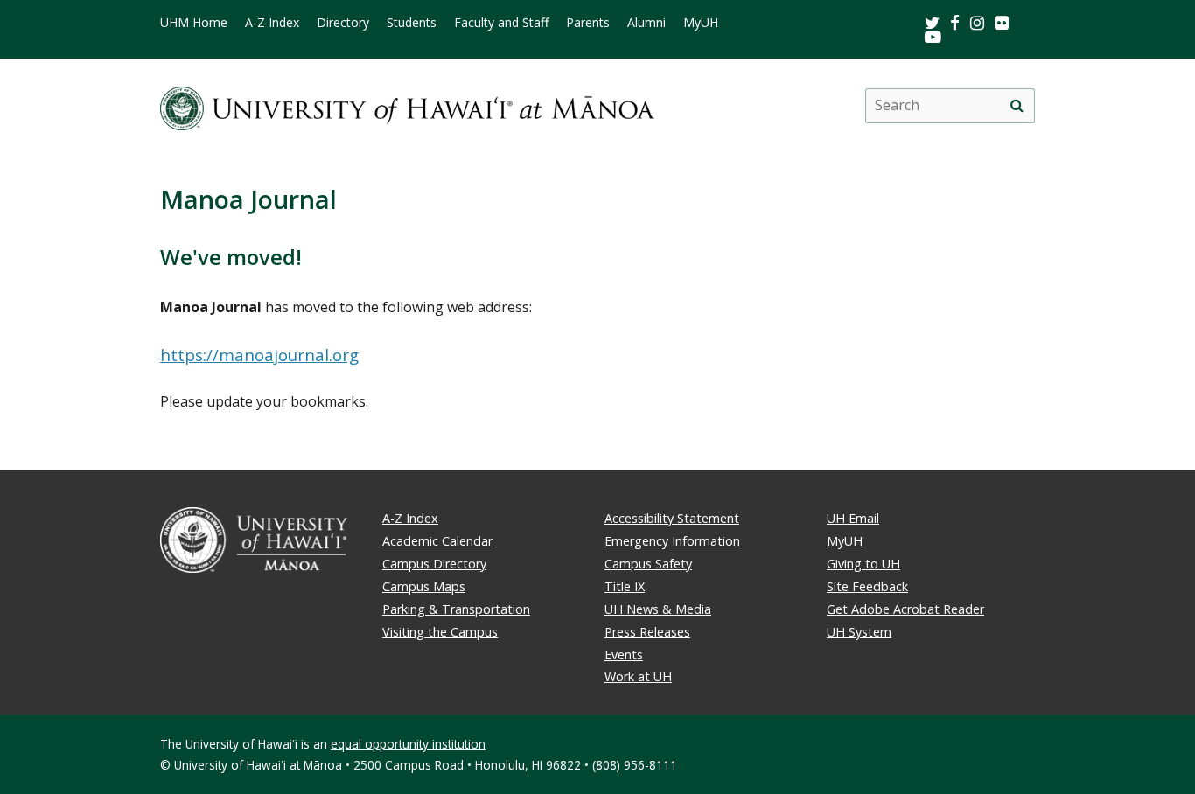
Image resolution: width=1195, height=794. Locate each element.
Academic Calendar (437, 541)
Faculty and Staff (501, 23)
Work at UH (638, 676)
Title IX (624, 586)
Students (412, 23)
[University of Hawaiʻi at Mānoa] (407, 105)
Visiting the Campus (440, 631)
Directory (343, 23)
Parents (588, 23)
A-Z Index (272, 23)
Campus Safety (648, 563)
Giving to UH (863, 563)
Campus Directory (434, 563)
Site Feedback (867, 586)
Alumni (646, 23)
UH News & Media (657, 609)
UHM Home (193, 23)
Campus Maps (423, 586)
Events (623, 654)
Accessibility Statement (671, 518)
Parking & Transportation (456, 609)
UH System (859, 631)
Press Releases (647, 631)
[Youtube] (933, 36)
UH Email (853, 518)
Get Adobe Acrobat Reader (905, 609)
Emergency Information (672, 541)
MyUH (700, 23)
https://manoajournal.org (259, 355)
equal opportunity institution (408, 743)
